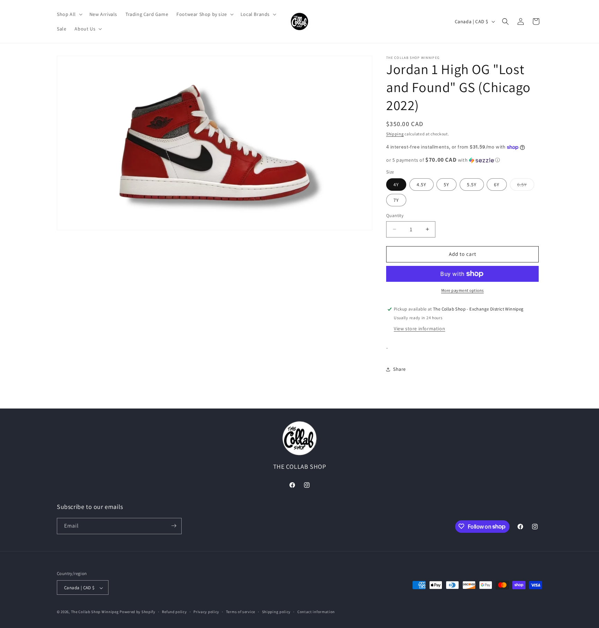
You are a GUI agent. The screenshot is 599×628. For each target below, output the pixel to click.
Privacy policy (206, 611)
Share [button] (399, 369)
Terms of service (240, 611)
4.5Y (421, 184)
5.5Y (472, 184)
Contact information (316, 611)
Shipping (395, 133)
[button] (69, 14)
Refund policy (174, 611)
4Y (396, 184)
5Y (446, 184)
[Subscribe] (173, 526)
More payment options (462, 290)
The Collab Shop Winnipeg (95, 612)
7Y (396, 200)
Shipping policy (276, 611)
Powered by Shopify (137, 612)
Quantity (394, 215)
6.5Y (525, 186)
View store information (419, 328)
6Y (497, 184)
